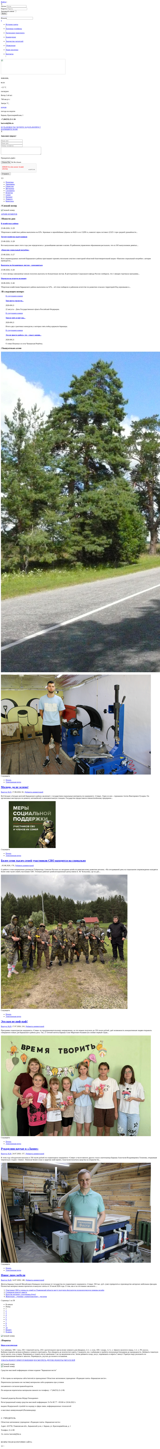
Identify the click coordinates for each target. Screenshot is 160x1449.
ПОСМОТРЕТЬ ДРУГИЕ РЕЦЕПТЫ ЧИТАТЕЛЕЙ (54, 1360)
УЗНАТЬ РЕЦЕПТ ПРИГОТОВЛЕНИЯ (17, 1360)
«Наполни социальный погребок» (15, 250)
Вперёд (8, 1330)
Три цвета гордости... (15, 301)
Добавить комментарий (33, 792)
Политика (10, 182)
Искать (4, 18)
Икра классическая (9, 1345)
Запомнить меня (7, 11)
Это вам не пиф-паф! (14, 1021)
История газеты (12, 24)
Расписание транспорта (15, 33)
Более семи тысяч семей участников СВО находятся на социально (43, 860)
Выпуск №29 (6, 1026)
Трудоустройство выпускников (14, 237)
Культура (9, 193)
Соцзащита (10, 191)
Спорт (8, 195)
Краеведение (11, 37)
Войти (3, 2)
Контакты (9, 54)
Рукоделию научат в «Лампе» (19, 1148)
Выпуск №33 (6, 792)
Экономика (10, 184)
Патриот (9, 197)
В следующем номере (14, 296)
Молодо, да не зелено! (14, 787)
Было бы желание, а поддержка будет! (21, 1294)
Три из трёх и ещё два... (15, 318)
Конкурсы (10, 201)
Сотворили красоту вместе (16, 1292)
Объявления (10, 46)
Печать (8, 780)
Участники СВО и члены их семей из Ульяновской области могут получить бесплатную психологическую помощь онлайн (55, 1290)
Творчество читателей (14, 41)
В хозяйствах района (9, 224)
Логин (3, 6)
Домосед (9, 199)
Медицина (10, 188)
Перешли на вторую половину (14, 278)
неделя (3, 107)
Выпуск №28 (6, 1280)
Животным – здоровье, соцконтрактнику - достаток (26, 1296)
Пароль (4, 9)
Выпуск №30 (6, 1154)
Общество (10, 186)
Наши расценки (12, 50)
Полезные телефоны (14, 29)
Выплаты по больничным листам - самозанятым (22, 265)
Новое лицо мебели (13, 1275)
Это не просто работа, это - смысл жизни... (23, 335)
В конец (9, 1332)
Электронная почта (13, 782)
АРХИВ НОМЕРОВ (9, 214)
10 (6, 1328)
